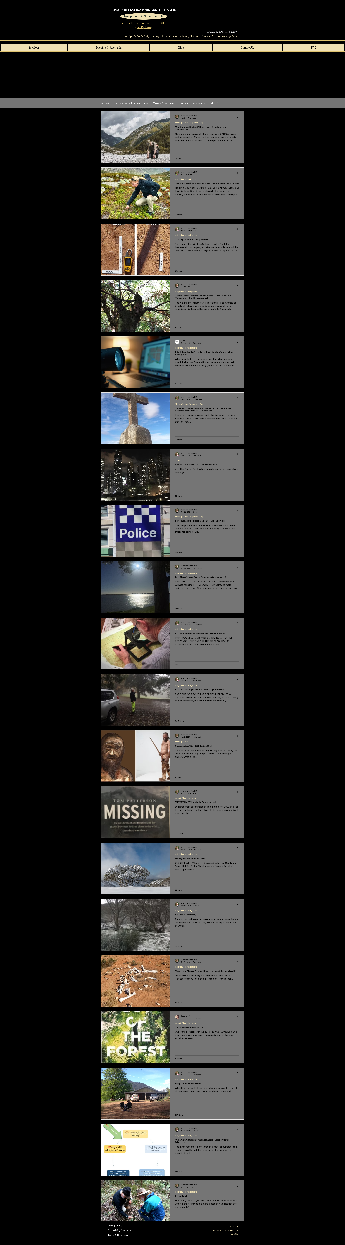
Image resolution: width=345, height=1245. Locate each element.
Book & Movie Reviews (185, 798)
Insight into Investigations (192, 103)
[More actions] (238, 116)
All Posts (105, 103)
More (213, 103)
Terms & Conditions (118, 1235)
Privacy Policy (115, 1225)
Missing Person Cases (163, 103)
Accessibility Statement (119, 1230)
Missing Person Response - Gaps (131, 103)
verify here (144, 27)
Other (177, 460)
